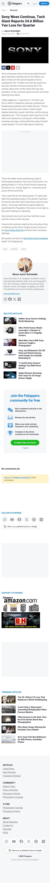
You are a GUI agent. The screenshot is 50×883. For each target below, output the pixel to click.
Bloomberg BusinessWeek (36, 238)
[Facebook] (10, 298)
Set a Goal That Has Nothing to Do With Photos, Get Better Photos (32, 739)
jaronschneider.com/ (12, 293)
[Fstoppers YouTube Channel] (12, 519)
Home (4, 10)
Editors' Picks (9, 786)
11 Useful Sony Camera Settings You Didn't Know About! (29, 366)
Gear (5, 249)
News (24, 249)
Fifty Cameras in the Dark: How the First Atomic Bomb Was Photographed (32, 720)
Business (14, 10)
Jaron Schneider (12, 30)
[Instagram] (5, 298)
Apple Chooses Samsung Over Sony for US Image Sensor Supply (30, 376)
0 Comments (24, 33)
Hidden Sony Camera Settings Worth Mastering (32, 320)
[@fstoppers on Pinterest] (34, 519)
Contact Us (8, 825)
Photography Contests (13, 797)
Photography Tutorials (13, 807)
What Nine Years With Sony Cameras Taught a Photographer (31, 343)
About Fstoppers (10, 821)
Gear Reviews (9, 772)
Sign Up (44, 3)
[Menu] (3, 3)
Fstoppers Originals (12, 775)
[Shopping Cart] (28, 3)
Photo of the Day (10, 789)
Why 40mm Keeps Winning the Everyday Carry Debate (32, 728)
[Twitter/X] (14, 298)
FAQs (5, 832)
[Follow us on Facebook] (19, 519)
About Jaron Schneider (25, 274)
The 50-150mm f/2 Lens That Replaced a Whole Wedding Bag (32, 698)
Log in (26, 447)
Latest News (8, 768)
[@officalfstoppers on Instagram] (5, 519)
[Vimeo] (19, 298)
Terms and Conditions (31, 859)
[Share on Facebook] (4, 68)
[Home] (15, 3)
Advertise (7, 828)
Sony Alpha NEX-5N (14, 230)
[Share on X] (8, 68)
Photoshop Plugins (11, 811)
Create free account (25, 442)
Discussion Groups (11, 793)
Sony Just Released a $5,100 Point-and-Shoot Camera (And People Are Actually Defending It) (31, 354)
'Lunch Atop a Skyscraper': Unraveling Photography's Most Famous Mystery (32, 710)
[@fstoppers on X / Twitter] (26, 519)
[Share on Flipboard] (13, 68)
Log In (35, 3)
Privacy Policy (16, 859)
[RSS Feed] (41, 519)
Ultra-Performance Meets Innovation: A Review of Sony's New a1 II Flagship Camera (30, 331)
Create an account (21, 477)
